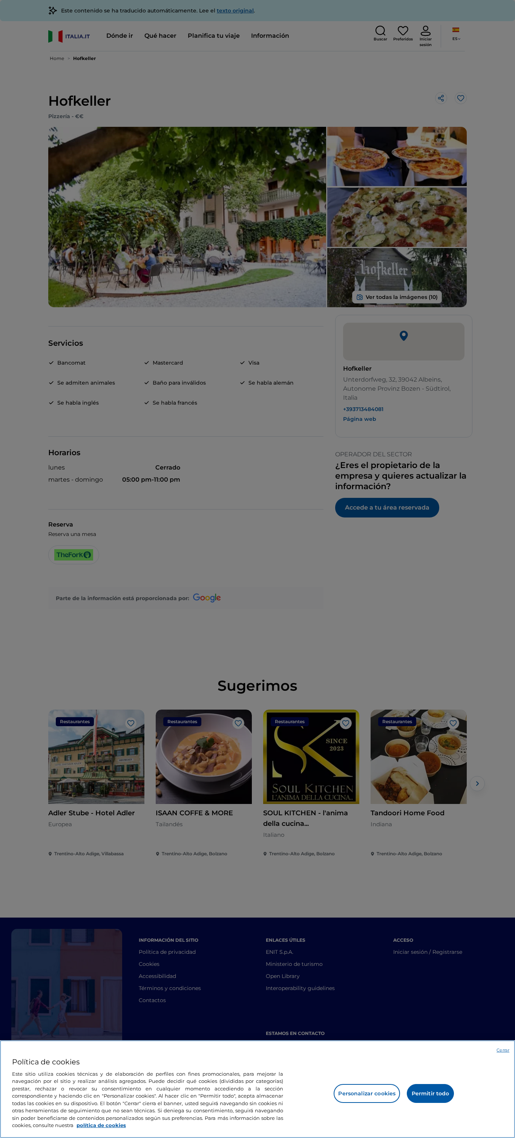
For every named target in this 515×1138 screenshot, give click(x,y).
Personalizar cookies (366, 1093)
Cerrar (503, 1050)
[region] (257, 1089)
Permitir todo (430, 1093)
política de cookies (101, 1125)
